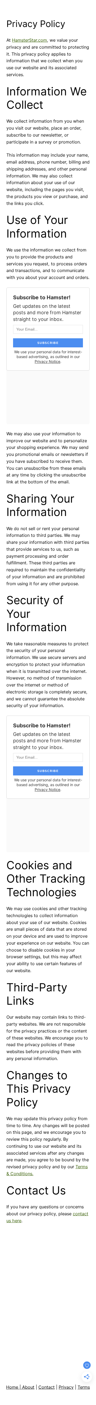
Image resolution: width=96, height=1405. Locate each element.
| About (26, 1387)
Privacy (66, 1387)
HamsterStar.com (29, 40)
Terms (84, 1387)
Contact (46, 1387)
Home (12, 1387)
